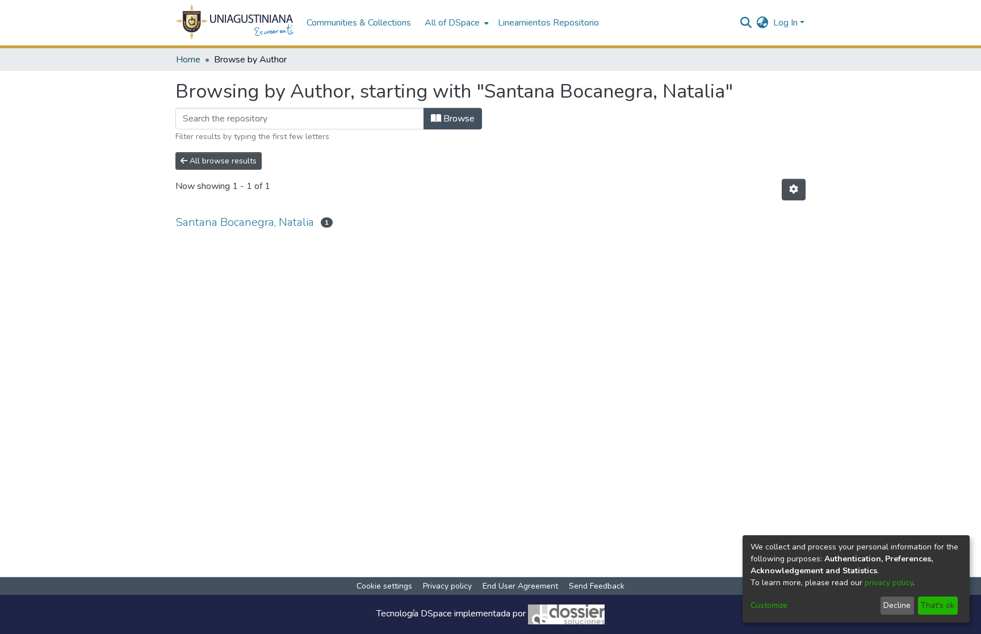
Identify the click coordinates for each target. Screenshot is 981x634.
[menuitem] (455, 22)
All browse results (222, 161)
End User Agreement (520, 586)
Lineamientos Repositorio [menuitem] (548, 22)
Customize (769, 605)
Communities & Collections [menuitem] (359, 22)
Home (188, 59)
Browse (458, 118)
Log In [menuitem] (785, 22)
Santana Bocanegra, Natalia (244, 222)
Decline (897, 605)
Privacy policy (447, 586)
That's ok (937, 605)
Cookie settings (384, 586)
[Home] (235, 22)
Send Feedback (596, 586)
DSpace (436, 613)
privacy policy (889, 582)
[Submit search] (746, 23)
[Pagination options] (794, 189)
